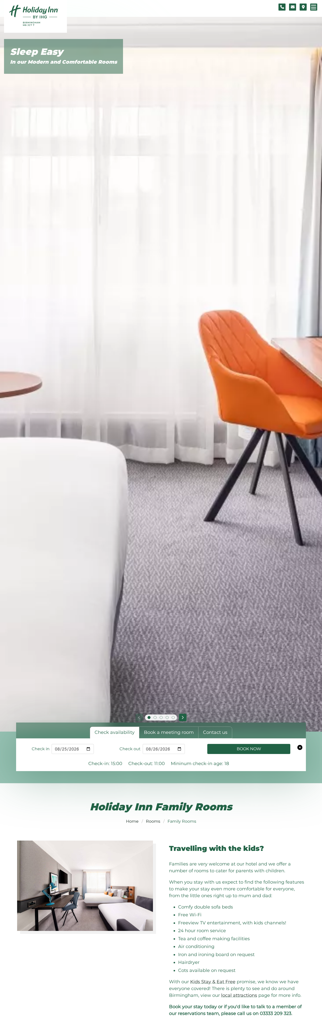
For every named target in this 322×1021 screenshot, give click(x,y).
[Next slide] (183, 717)
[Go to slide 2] (154, 717)
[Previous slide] (139, 717)
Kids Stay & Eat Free (212, 982)
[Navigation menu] (313, 7)
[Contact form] (292, 7)
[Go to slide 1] (148, 717)
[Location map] (303, 7)
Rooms (153, 821)
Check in (41, 748)
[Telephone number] (282, 7)
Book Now (249, 748)
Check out (130, 748)
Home (132, 821)
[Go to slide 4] (167, 717)
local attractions (239, 995)
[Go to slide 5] (173, 717)
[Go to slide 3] (161, 717)
